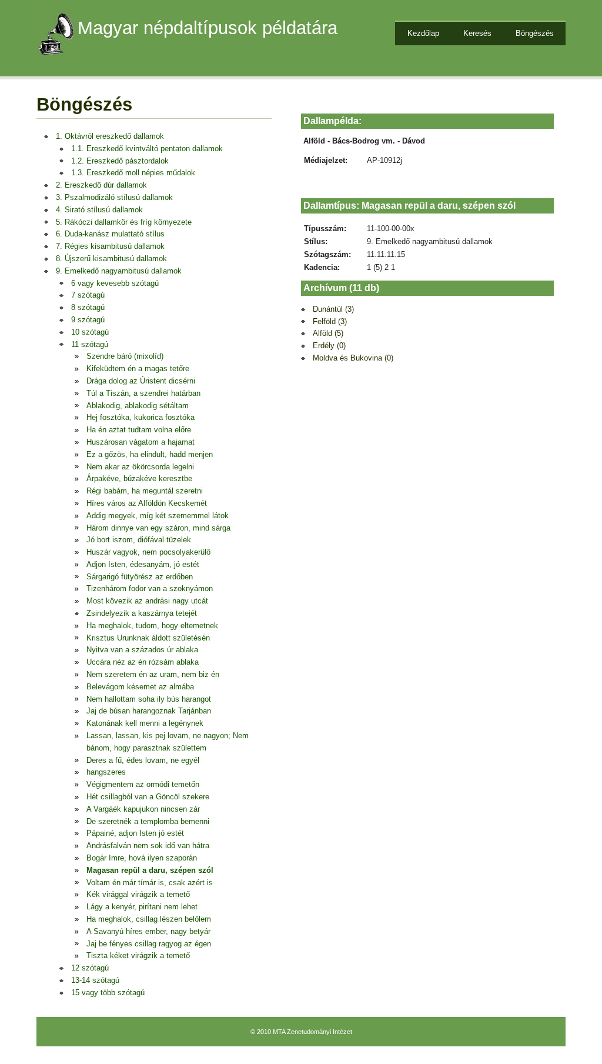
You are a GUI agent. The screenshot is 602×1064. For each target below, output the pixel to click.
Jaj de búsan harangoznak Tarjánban (148, 710)
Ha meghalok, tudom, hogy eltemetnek (152, 625)
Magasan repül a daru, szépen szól (149, 870)
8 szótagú (88, 307)
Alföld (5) (328, 333)
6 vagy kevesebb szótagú (115, 283)
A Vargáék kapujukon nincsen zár (143, 809)
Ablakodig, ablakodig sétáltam (137, 405)
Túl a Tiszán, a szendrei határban (143, 393)
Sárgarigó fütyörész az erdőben (139, 576)
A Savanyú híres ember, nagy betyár (148, 931)
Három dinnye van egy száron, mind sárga (158, 527)
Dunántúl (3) (333, 309)
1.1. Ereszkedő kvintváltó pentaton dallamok (147, 148)
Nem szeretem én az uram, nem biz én (152, 674)
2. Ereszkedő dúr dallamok (101, 185)
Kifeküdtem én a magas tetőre (137, 368)
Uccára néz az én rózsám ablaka (142, 662)
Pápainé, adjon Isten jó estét (135, 833)
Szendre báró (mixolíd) (124, 356)
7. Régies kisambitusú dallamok (110, 246)
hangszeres (106, 772)
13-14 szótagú (95, 980)
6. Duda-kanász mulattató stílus (110, 233)
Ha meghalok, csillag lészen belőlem (148, 919)
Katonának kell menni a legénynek (144, 723)
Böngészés (535, 33)
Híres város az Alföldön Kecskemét (146, 503)
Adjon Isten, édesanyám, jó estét (142, 564)
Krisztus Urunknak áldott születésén (148, 637)
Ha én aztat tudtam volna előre (138, 429)
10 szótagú (90, 332)
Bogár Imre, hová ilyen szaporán (141, 857)
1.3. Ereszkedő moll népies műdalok (133, 172)
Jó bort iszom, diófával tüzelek (138, 539)
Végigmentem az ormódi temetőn (142, 784)
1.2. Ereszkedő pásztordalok (120, 160)
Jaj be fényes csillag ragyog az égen (148, 943)
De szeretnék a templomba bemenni (147, 821)
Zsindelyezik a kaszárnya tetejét (141, 613)
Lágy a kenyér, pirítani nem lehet (142, 906)
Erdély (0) (329, 345)
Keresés (477, 33)
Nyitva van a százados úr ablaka (142, 649)
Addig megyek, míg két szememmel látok (157, 515)
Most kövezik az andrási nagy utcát (147, 600)
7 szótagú (88, 295)
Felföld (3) (330, 321)
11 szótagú (89, 344)
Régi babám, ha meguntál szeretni (144, 490)
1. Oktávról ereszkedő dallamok (110, 136)
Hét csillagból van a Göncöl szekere (147, 796)
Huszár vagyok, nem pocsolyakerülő (148, 552)
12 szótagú (90, 967)
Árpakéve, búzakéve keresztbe (139, 478)
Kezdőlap (423, 33)
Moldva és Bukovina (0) (353, 357)
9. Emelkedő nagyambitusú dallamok (119, 270)
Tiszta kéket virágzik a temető (138, 955)
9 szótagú (88, 319)
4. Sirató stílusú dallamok (99, 209)
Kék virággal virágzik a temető (138, 894)
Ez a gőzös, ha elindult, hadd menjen (149, 454)
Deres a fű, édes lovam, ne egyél (142, 760)
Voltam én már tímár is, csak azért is (149, 882)
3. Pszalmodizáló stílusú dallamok (114, 197)
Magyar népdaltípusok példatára (207, 28)
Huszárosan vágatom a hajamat (140, 442)
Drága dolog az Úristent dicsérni (140, 380)
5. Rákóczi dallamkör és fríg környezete (124, 222)
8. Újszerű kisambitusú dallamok (111, 258)
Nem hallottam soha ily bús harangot (148, 699)
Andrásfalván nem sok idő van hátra (147, 845)
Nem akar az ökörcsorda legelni (140, 466)
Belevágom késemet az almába (140, 686)
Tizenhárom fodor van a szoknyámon (149, 588)
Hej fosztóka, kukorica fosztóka (140, 417)
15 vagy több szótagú (108, 992)
